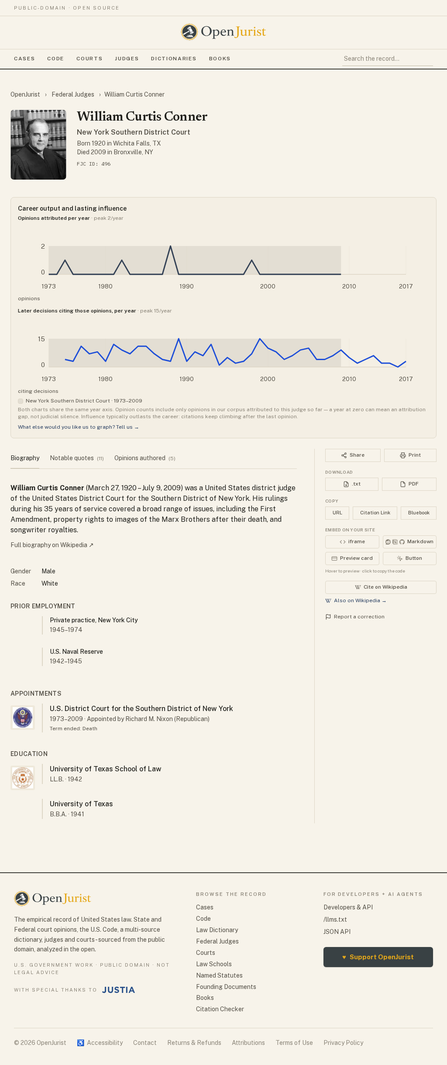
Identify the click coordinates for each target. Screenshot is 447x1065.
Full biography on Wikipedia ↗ (52, 544)
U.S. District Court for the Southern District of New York (141, 708)
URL (337, 512)
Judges (127, 59)
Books (220, 59)
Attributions (248, 1042)
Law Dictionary (217, 929)
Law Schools (214, 964)
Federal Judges (73, 94)
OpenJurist (25, 94)
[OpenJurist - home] (223, 32)
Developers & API (348, 907)
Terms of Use (294, 1042)
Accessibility (100, 1042)
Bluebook (419, 512)
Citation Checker (220, 1009)
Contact (145, 1042)
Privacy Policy (343, 1042)
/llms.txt (335, 919)
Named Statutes (219, 975)
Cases (24, 59)
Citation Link (375, 512)
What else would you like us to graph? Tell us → (78, 427)
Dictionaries (173, 59)
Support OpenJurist (378, 957)
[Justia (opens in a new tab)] (119, 989)
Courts (89, 59)
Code (55, 59)
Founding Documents (226, 986)
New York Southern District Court (133, 132)
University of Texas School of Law (106, 769)
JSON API (337, 931)
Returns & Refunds (194, 1042)
